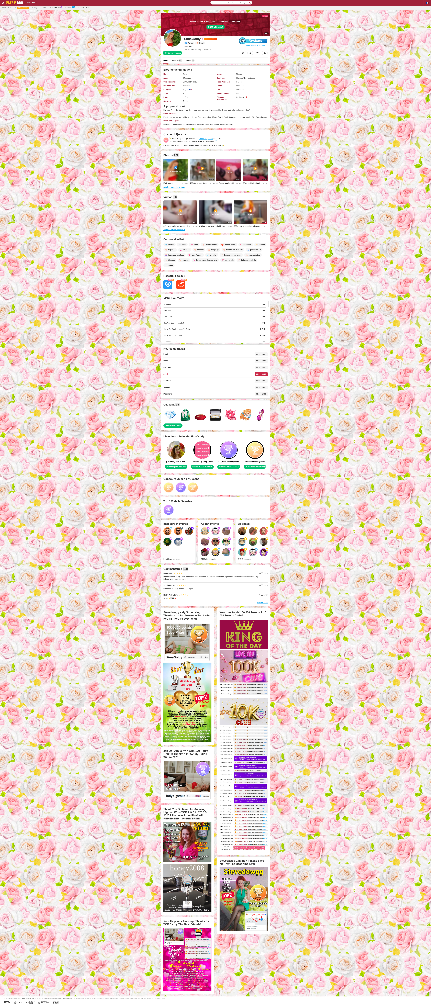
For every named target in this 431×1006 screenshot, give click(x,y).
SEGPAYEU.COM (70, 998)
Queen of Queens (206, 139)
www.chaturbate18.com (29, 998)
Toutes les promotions (52, 8)
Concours (67, 8)
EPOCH (61, 998)
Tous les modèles (9, 8)
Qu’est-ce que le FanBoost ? (257, 45)
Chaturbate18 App (83, 8)
